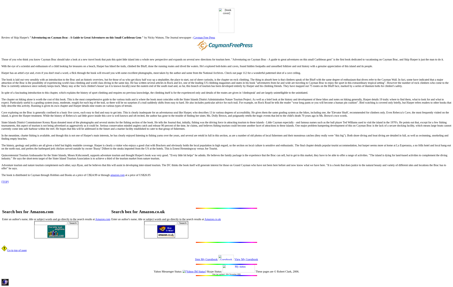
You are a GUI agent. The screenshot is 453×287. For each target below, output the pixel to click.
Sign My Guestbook (206, 259)
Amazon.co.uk (212, 219)
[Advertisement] (226, 194)
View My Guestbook (246, 259)
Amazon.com (102, 219)
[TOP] (5, 181)
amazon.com (117, 175)
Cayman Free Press (204, 37)
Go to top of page (17, 250)
